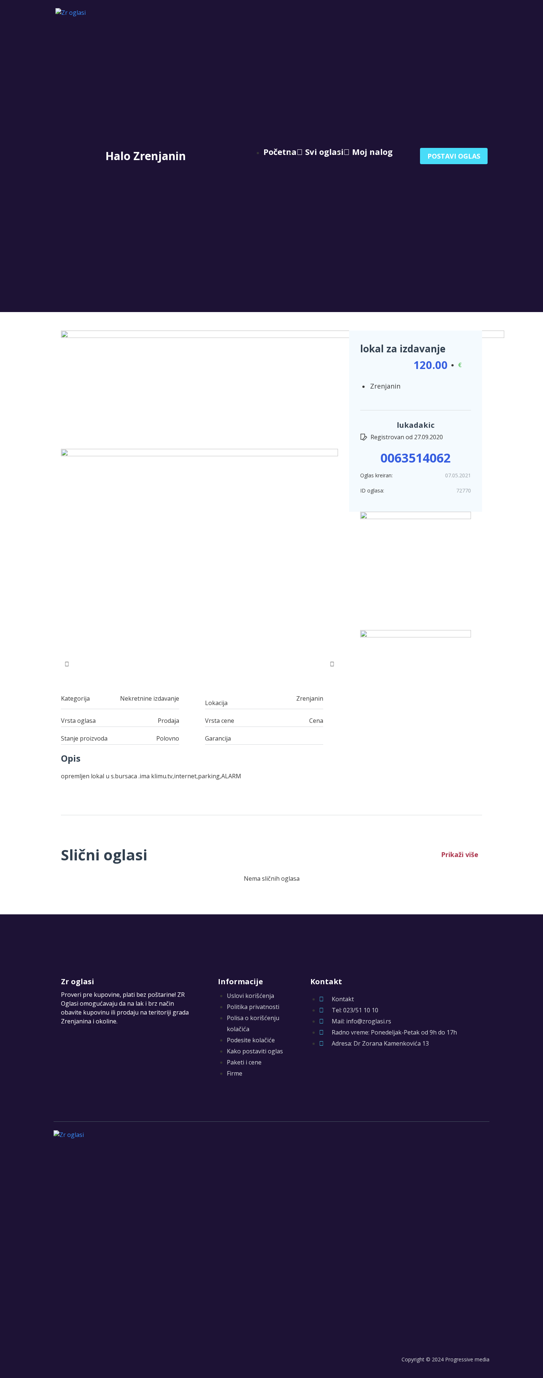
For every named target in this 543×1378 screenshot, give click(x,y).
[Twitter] (329, 1069)
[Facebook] (315, 1069)
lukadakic (415, 425)
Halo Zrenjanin (145, 155)
